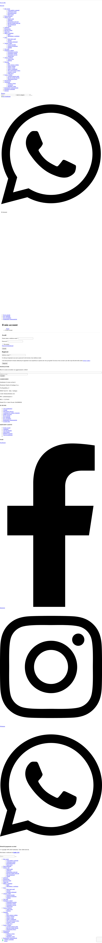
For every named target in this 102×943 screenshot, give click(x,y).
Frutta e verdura (8, 75)
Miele (9, 34)
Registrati (5, 363)
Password (5, 341)
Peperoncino (7, 29)
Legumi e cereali (12, 72)
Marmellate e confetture (13, 36)
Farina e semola (11, 66)
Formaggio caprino (12, 53)
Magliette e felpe (12, 86)
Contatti (5, 410)
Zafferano (10, 20)
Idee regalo (7, 8)
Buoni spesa (11, 14)
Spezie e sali (7, 17)
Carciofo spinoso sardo (13, 76)
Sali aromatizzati (12, 24)
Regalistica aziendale (9, 89)
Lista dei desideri (7, 430)
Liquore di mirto (12, 44)
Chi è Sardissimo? (7, 408)
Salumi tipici (11, 56)
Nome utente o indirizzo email (10, 338)
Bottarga (10, 60)
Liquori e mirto (8, 43)
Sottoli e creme (11, 67)
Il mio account (6, 427)
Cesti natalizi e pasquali (13, 10)
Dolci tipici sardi (12, 39)
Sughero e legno (12, 83)
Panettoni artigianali (13, 42)
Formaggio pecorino (13, 52)
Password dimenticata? (7, 345)
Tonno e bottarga (8, 57)
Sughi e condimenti (12, 69)
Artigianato (7, 82)
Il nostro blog (6, 421)
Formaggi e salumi (9, 50)
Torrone (10, 40)
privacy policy (86, 360)
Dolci (5, 37)
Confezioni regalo (12, 11)
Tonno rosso (11, 59)
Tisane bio (7, 31)
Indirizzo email (6, 355)
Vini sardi (6, 49)
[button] (3, 93)
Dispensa (6, 62)
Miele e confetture (8, 33)
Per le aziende (6, 315)
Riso (9, 63)
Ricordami (6, 344)
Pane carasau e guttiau (13, 65)
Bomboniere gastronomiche (11, 87)
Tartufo (9, 26)
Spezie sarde (11, 19)
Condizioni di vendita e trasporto (11, 413)
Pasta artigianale (8, 16)
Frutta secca (11, 73)
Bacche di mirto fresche (13, 77)
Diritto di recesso (7, 414)
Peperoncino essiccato (13, 21)
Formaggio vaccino (12, 54)
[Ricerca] (31, 95)
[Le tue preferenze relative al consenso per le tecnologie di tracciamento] (2, 940)
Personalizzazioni (12, 13)
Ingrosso (6, 90)
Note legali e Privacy (8, 411)
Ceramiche (10, 85)
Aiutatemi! (6, 429)
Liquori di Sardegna (13, 46)
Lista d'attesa (6, 432)
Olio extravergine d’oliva (14, 70)
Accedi (4, 348)
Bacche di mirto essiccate (14, 23)
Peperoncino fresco (12, 79)
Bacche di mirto (8, 30)
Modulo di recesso (7, 433)
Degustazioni (7, 80)
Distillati (10, 47)
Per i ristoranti (6, 316)
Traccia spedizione (8, 435)
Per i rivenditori (7, 318)
